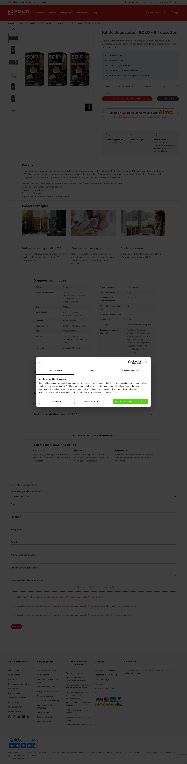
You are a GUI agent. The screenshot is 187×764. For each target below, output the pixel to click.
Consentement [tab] (55, 371)
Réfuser (57, 401)
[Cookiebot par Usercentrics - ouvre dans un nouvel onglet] (130, 362)
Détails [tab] (93, 371)
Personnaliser (92, 401)
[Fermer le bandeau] (146, 362)
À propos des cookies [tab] (131, 371)
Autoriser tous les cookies (130, 401)
